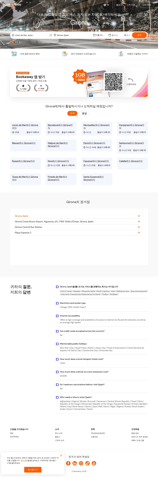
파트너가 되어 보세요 (139, 437)
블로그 (57, 437)
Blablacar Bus (123, 291)
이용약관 (94, 437)
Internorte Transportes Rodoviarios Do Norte (80, 294)
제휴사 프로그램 (137, 440)
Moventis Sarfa (88, 291)
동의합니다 (33, 469)
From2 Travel (66, 291)
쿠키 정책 (24, 460)
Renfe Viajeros (103, 291)
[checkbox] (13, 42)
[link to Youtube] (94, 463)
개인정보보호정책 (98, 433)
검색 (139, 35)
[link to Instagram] (81, 463)
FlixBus (105, 294)
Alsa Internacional (138, 291)
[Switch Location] (50, 35)
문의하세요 (14, 437)
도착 (72, 113)
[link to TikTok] (87, 463)
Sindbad (113, 294)
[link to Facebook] (68, 463)
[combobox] (29, 35)
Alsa (113, 291)
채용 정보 (135, 433)
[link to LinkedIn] (74, 463)
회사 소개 (58, 433)
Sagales (76, 291)
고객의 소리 (59, 440)
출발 (84, 113)
